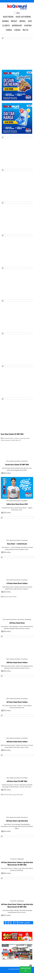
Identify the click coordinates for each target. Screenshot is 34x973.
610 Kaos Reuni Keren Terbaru (17, 583)
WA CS (25, 30)
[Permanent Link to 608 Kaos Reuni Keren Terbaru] (17, 646)
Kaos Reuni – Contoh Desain (17, 544)
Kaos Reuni (24, 461)
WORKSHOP (17, 25)
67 (15, 922)
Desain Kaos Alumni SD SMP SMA (17, 465)
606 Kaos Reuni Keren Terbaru (17, 742)
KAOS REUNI (8, 17)
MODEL (23, 21)
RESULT (14, 21)
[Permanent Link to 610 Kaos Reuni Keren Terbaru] (17, 567)
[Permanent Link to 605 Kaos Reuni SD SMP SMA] (17, 765)
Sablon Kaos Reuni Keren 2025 (17, 504)
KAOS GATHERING (23, 17)
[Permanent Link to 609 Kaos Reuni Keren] (17, 607)
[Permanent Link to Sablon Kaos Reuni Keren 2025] (17, 488)
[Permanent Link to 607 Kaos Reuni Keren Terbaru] (17, 686)
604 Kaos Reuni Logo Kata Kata (17, 821)
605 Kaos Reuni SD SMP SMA (17, 781)
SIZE (30, 21)
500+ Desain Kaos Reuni (13, 461)
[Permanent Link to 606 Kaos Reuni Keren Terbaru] (17, 725)
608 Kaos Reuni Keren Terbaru (17, 662)
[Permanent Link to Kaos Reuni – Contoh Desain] (17, 527)
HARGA (9, 30)
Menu (18, 13)
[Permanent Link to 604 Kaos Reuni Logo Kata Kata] (17, 804)
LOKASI (17, 30)
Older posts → (25, 922)
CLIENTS (6, 25)
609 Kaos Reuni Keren (17, 623)
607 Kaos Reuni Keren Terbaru (17, 702)
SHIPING (28, 25)
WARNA (5, 21)
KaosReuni (24, 500)
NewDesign (28, 619)
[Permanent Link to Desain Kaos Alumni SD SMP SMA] (17, 448)
